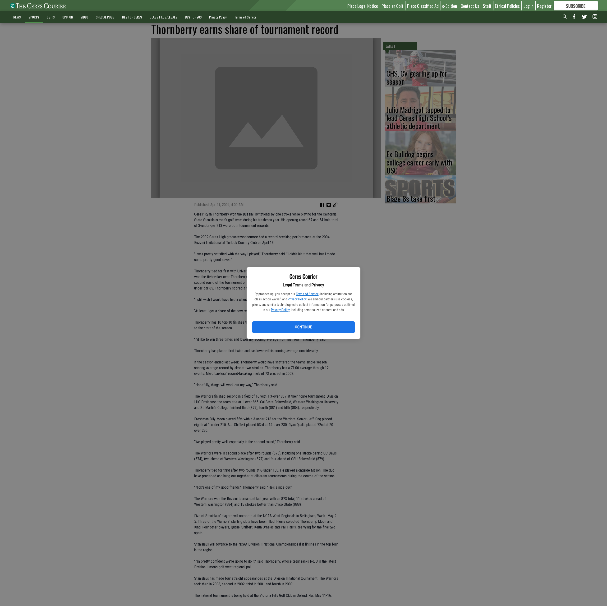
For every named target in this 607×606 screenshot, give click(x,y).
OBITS (51, 16)
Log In (528, 6)
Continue (303, 327)
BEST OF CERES (132, 16)
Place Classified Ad (423, 6)
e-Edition (449, 6)
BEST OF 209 (193, 16)
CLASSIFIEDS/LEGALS (163, 16)
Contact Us (470, 6)
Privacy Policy (297, 299)
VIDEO (84, 16)
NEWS (17, 16)
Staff (487, 6)
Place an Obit (392, 6)
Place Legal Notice (362, 6)
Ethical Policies (507, 6)
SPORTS (33, 16)
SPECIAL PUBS (105, 16)
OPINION (67, 16)
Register (544, 6)
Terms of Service (307, 294)
